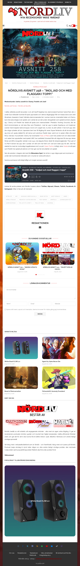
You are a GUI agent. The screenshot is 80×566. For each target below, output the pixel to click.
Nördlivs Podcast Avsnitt (19, 83)
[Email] (52, 546)
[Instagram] (18, 546)
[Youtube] (47, 546)
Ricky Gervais (43, 199)
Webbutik (68, 2)
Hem (6, 83)
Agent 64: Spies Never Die (51, 361)
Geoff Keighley (55, 196)
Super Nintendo (11, 203)
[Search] (67, 26)
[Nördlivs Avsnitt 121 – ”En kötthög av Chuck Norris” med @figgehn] (57, 253)
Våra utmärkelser (40, 2)
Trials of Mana (45, 136)
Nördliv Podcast (34, 83)
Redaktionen (18, 2)
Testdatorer (28, 2)
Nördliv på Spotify (24, 106)
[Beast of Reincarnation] (21, 378)
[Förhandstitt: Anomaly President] (58, 378)
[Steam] (57, 546)
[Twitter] (27, 546)
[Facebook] (22, 546)
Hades (66, 146)
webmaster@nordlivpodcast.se (49, 559)
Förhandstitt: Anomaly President (53, 391)
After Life (9, 196)
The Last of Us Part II (25, 203)
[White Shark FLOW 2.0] (21, 348)
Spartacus (53, 199)
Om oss (10, 2)
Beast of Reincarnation (13, 391)
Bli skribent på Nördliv (55, 2)
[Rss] (37, 546)
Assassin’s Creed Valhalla (29, 196)
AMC (16, 196)
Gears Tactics (49, 146)
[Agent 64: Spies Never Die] (58, 348)
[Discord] (32, 546)
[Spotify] (42, 546)
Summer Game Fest (65, 199)
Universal (50, 203)
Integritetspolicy (40, 4)
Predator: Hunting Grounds (27, 199)
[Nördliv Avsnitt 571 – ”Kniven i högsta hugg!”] (22, 253)
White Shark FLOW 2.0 (12, 361)
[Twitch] (62, 546)
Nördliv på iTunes (11, 106)
